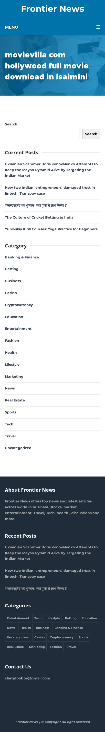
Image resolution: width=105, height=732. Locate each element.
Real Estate (15, 400)
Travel (10, 436)
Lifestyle (12, 364)
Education (14, 317)
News (10, 388)
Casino (11, 293)
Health (11, 352)
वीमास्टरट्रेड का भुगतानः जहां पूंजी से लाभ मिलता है (36, 205)
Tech (9, 424)
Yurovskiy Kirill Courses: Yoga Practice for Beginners (51, 229)
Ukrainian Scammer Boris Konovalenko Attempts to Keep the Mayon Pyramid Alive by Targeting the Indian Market (51, 170)
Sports (10, 412)
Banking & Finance (22, 257)
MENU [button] (11, 27)
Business (13, 281)
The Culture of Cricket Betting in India (39, 217)
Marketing (14, 376)
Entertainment (18, 328)
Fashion (12, 340)
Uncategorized (18, 448)
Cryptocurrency (19, 305)
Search (11, 124)
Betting (12, 269)
